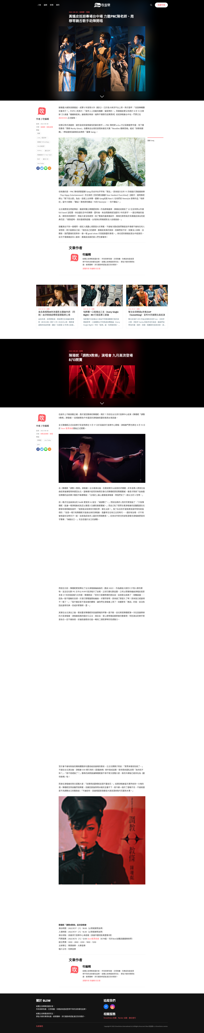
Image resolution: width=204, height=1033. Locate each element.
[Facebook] (38, 168)
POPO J (39, 150)
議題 (45, 5)
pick (38, 444)
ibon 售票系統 (67, 428)
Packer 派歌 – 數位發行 (127, 1018)
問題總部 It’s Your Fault (44, 155)
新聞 (51, 5)
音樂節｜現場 (84, 12)
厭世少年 (45, 159)
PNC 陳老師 (40, 146)
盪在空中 (47, 150)
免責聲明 (39, 1026)
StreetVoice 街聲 (110, 1018)
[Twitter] (42, 168)
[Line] (45, 168)
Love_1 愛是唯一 (42, 138)
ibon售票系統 (93, 939)
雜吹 (58, 5)
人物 (39, 5)
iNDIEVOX (63, 118)
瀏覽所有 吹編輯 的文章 (91, 269)
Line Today (40, 163)
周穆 (38, 133)
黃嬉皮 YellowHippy (43, 142)
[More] (49, 168)
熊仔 (38, 159)
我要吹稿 (161, 5)
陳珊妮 (39, 440)
